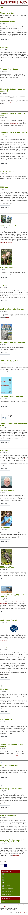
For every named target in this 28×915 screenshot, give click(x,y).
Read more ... (16, 855)
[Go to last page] (15, 864)
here (1, 180)
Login (4, 906)
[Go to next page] (13, 864)
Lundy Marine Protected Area (8, 888)
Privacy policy (21, 905)
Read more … (5, 39)
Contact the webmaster (6, 905)
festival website (3, 640)
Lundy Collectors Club (6, 894)
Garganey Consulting (24, 912)
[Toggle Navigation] (2, 7)
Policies (3, 901)
